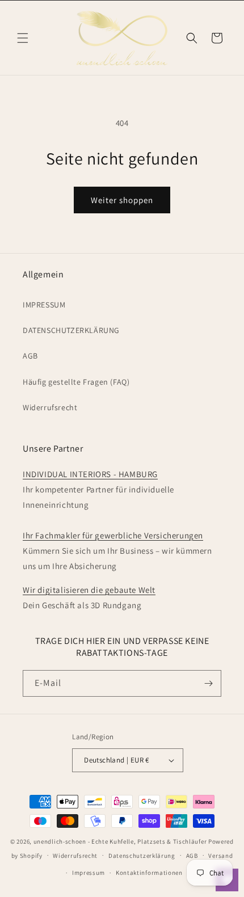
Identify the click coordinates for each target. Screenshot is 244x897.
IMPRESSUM (44, 305)
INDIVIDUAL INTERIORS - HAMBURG (90, 474)
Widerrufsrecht (50, 407)
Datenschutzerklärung (141, 856)
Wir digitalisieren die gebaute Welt (89, 589)
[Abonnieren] (208, 683)
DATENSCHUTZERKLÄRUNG (71, 330)
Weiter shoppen (122, 200)
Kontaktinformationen (149, 873)
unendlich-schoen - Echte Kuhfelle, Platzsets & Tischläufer (120, 841)
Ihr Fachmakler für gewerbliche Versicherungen (113, 535)
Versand (220, 856)
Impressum (88, 873)
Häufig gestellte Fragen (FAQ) (76, 382)
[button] (22, 38)
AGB (30, 356)
